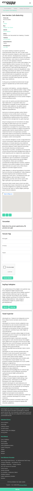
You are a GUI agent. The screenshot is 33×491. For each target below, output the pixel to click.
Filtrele (17, 489)
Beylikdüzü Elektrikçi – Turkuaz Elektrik (11, 464)
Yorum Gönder (8, 278)
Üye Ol (5, 307)
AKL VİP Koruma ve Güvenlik (8, 466)
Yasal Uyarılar (4, 443)
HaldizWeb (16, 485)
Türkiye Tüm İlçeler (24, 8)
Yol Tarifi (5, 47)
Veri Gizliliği (4, 441)
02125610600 (6, 39)
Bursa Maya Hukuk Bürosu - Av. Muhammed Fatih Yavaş (15, 460)
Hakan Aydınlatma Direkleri (8, 476)
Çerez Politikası (5, 439)
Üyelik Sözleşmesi (5, 447)
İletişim (3, 453)
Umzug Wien (4, 432)
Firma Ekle (3, 424)
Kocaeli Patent (5, 428)
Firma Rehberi (7, 8)
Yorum (4, 252)
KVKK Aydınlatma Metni (7, 445)
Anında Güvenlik (5, 470)
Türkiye (15, 8)
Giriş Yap (12, 307)
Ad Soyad (4, 238)
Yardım (2, 449)
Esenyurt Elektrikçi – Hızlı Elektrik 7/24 (11, 462)
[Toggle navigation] (30, 3)
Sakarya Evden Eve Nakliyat (8, 430)
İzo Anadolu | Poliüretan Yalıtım (9, 472)
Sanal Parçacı (4, 468)
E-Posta (4, 245)
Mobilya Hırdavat (5, 474)
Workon (3, 478)
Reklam (3, 451)
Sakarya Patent (5, 426)
